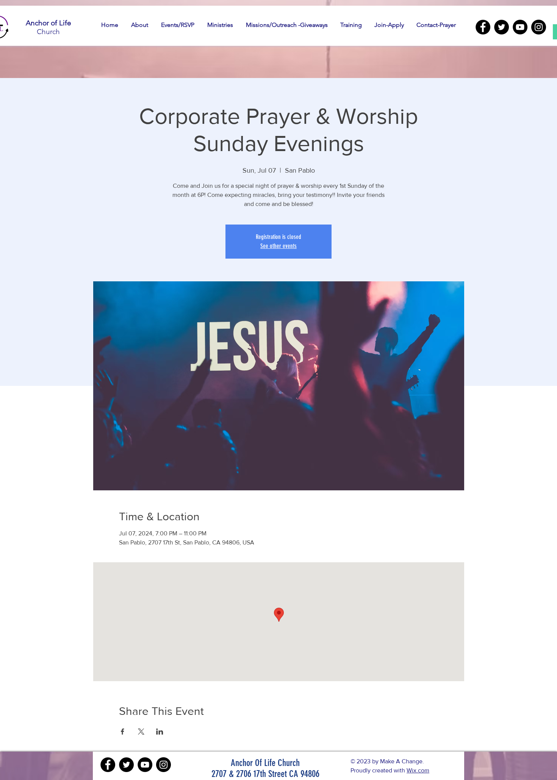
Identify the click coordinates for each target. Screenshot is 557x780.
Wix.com (418, 770)
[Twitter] (501, 27)
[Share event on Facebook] (122, 732)
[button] (140, 25)
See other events (278, 246)
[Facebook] (483, 27)
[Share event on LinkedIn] (159, 732)
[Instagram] (538, 27)
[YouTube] (520, 27)
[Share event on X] (141, 732)
